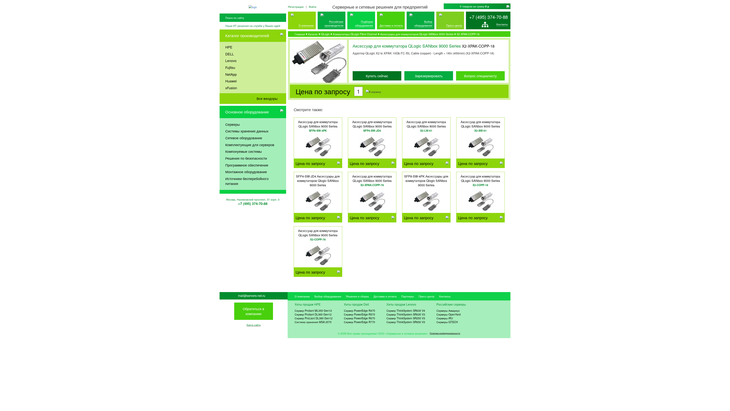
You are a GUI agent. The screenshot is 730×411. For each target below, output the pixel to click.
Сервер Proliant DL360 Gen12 (313, 314)
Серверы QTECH (447, 322)
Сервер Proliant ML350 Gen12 (313, 310)
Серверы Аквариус (448, 310)
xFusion (231, 87)
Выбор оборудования (423, 23)
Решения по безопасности (246, 158)
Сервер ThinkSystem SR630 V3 (405, 314)
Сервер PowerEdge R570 (359, 314)
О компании (306, 25)
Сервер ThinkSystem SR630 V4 (405, 310)
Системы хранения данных (246, 130)
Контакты (502, 24)
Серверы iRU (444, 318)
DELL (229, 53)
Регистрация (296, 7)
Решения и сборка (357, 296)
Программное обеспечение (246, 164)
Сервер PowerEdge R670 (359, 318)
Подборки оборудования (364, 23)
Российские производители (334, 23)
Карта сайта (253, 325)
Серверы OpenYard (448, 314)
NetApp (231, 74)
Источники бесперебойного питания (247, 181)
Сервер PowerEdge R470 (359, 310)
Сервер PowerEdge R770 (359, 322)
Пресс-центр (426, 296)
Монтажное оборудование (246, 171)
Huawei (231, 80)
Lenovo (230, 60)
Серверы (232, 124)
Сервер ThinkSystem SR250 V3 (405, 318)
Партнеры (407, 296)
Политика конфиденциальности (445, 333)
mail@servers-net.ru (251, 296)
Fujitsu (230, 67)
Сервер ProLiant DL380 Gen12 (313, 318)
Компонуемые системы (243, 151)
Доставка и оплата (391, 25)
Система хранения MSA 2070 (313, 322)
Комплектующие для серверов (249, 144)
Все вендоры (267, 98)
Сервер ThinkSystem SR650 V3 (405, 322)
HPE (228, 47)
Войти (312, 7)
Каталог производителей (247, 35)
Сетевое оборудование (243, 137)
